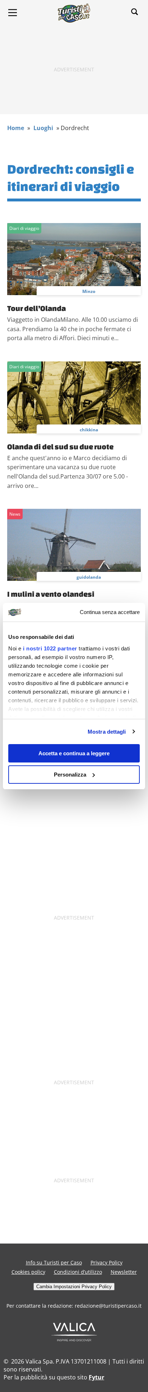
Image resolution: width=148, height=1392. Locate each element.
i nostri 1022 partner (50, 648)
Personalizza (70, 774)
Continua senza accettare (110, 612)
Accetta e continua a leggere (74, 753)
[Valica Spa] (74, 1339)
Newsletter (124, 1271)
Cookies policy (28, 1271)
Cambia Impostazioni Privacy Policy (74, 1286)
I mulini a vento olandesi (50, 594)
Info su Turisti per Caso (54, 1262)
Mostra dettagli (107, 732)
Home (15, 128)
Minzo (88, 291)
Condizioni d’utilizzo (78, 1271)
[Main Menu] (12, 12)
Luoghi (43, 128)
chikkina (89, 430)
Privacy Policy (106, 1262)
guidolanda (89, 577)
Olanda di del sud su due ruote (60, 446)
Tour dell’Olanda (36, 308)
